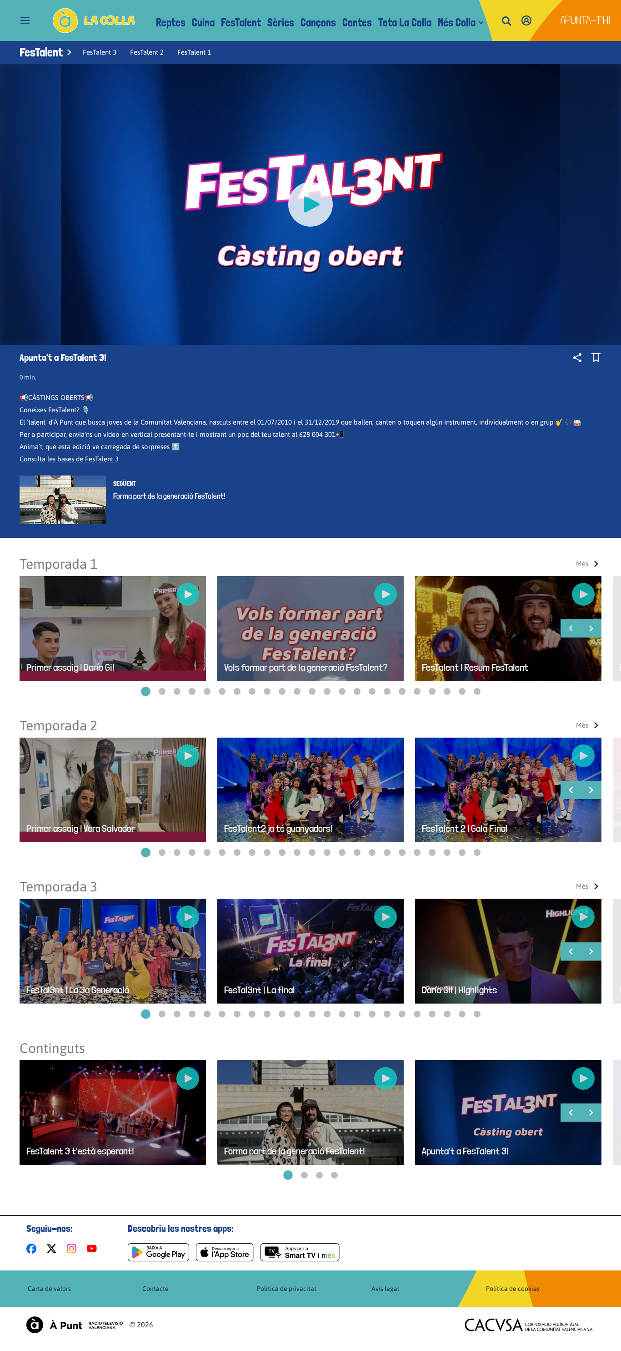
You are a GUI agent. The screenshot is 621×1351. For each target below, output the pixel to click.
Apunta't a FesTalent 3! (465, 1151)
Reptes (170, 22)
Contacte (155, 1288)
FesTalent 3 (99, 52)
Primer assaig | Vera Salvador (80, 828)
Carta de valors (49, 1288)
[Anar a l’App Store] (225, 1252)
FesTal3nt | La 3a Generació (77, 990)
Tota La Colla (404, 22)
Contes (357, 22)
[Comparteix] (577, 357)
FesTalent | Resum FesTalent (475, 667)
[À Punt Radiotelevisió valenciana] (74, 1324)
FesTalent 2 (147, 52)
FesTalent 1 (194, 52)
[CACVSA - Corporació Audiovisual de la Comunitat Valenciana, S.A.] (529, 1324)
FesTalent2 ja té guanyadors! (278, 828)
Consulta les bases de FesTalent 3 (69, 459)
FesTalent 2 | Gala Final (465, 828)
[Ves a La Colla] (94, 20)
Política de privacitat (286, 1288)
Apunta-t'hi (586, 20)
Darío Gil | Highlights (459, 990)
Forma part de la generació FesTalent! (169, 496)
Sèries (280, 22)
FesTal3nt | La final (259, 990)
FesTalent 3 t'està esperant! (80, 1151)
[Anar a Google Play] (158, 1252)
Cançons (318, 22)
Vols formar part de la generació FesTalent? (305, 667)
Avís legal (385, 1288)
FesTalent (241, 22)
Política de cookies (513, 1288)
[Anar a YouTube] (93, 1248)
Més (582, 563)
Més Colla (457, 22)
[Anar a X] (53, 1248)
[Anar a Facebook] (33, 1248)
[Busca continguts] (506, 21)
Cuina (203, 22)
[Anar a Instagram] (73, 1248)
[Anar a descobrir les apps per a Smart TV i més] (300, 1252)
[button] (145, 691)
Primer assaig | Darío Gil (70, 667)
